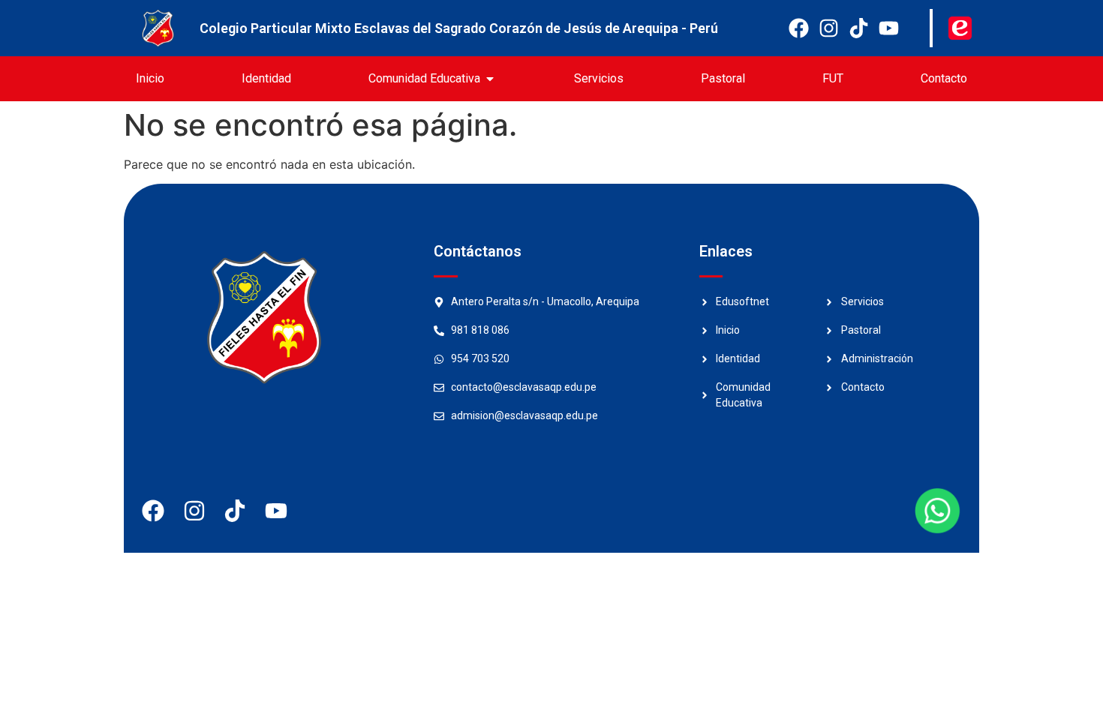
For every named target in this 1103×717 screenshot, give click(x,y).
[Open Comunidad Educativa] (490, 79)
